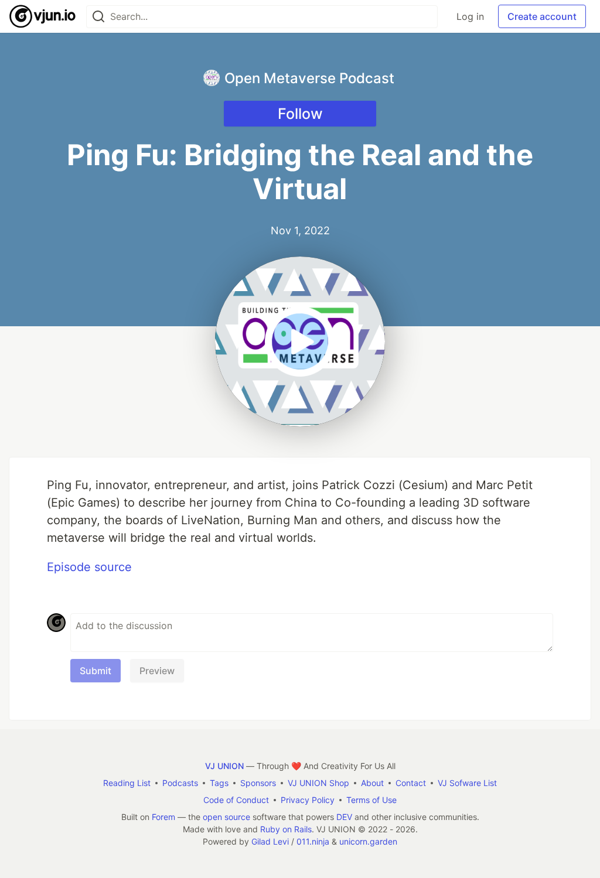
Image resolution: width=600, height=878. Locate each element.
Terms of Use (371, 800)
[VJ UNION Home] (43, 16)
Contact (411, 783)
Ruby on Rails (286, 829)
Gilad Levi (270, 841)
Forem (163, 817)
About (372, 783)
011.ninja (312, 841)
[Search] (98, 17)
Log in (470, 16)
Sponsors (258, 783)
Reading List (127, 783)
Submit (95, 671)
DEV (344, 817)
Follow (300, 113)
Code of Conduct (236, 800)
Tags (219, 783)
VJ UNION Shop (318, 783)
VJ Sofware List (467, 783)
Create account (542, 16)
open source (226, 817)
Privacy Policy (308, 800)
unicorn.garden (368, 841)
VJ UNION (224, 766)
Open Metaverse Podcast (309, 78)
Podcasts (180, 783)
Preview (157, 671)
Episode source (89, 567)
